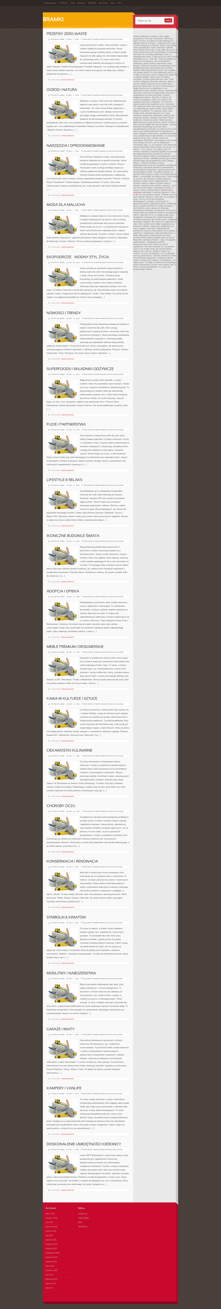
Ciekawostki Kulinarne (69, 750)
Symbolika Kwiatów (66, 917)
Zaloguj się (82, 1214)
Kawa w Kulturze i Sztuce (72, 698)
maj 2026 (49, 1222)
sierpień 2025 (51, 1262)
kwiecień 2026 (51, 1227)
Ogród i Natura (62, 90)
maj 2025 (49, 1275)
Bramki (53, 19)
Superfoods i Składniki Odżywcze (80, 369)
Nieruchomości (67, 80)
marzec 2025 (51, 1283)
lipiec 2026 (50, 1214)
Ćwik (73, 3)
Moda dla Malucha (66, 205)
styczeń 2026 (51, 1240)
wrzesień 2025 (52, 1257)
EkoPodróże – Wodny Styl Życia (78, 257)
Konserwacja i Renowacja (72, 861)
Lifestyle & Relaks (64, 480)
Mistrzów (81, 3)
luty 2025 (49, 1288)
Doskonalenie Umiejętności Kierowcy (84, 1144)
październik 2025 (53, 1253)
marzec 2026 (51, 1231)
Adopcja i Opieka (63, 591)
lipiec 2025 (50, 1266)
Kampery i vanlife (64, 1088)
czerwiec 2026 (51, 1218)
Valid (83, 1218)
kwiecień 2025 (51, 1279)
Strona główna (50, 3)
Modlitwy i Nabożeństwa (71, 973)
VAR (119, 3)
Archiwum (63, 3)
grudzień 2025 (51, 1244)
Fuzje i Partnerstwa (66, 424)
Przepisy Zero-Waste (67, 34)
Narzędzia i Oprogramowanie (76, 146)
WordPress (82, 1227)
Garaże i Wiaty (60, 1029)
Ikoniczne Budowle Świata (73, 536)
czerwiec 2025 (51, 1270)
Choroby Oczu (61, 806)
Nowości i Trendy (64, 313)
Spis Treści (103, 3)
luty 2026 (49, 1235)
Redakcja (92, 3)
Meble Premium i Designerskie (75, 647)
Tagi (112, 3)
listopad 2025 (51, 1248)
